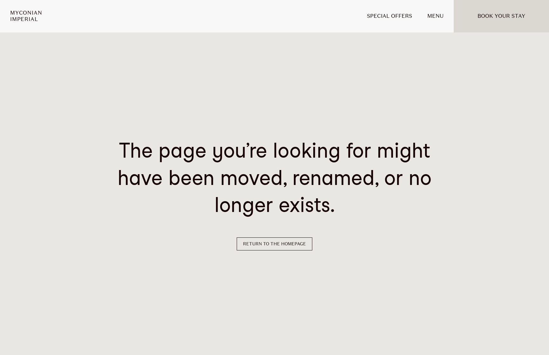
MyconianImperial (26, 16)
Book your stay (501, 16)
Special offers (389, 16)
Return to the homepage (274, 244)
